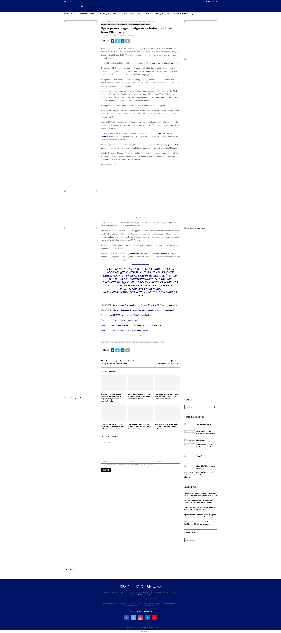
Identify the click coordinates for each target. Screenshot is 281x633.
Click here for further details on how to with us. (125, 330)
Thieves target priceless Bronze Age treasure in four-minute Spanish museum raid (166, 396)
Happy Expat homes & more (205, 456)
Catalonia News (118, 24)
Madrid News (139, 24)
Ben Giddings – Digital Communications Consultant (205, 432)
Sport (92, 14)
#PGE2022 (113, 272)
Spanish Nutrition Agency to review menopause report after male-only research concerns (112, 426)
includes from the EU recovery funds (157, 63)
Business (83, 14)
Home (66, 14)
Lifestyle (146, 14)
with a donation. (126, 320)
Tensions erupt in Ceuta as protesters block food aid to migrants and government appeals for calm (200, 494)
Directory (157, 14)
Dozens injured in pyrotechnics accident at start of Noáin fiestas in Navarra (167, 426)
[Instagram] (140, 617)
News (73, 14)
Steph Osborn (106, 36)
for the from (126, 315)
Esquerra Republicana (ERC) (121, 342)
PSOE (162, 342)
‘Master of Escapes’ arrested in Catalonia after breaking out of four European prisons (139, 426)
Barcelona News (105, 24)
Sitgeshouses (200, 440)
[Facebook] (126, 617)
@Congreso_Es (121, 269)
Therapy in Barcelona (203, 424)
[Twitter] (133, 617)
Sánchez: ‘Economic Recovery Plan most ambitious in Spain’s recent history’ (144, 310)
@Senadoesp (142, 275)
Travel (124, 14)
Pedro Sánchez (145, 342)
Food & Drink (135, 14)
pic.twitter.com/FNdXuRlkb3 (140, 289)
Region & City (102, 14)
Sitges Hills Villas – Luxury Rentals (205, 474)
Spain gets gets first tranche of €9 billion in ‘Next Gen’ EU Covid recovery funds (145, 305)
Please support (107, 320)
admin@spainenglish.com (144, 611)
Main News (146, 24)
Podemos (155, 342)
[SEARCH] (215, 407)
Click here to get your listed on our (132, 325)
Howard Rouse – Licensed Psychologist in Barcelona (204, 445)
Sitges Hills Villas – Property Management (205, 467)
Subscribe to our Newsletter (176, 14)
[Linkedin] (147, 617)
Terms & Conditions (144, 595)
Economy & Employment (129, 24)
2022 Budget (105, 342)
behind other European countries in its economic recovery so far (154, 253)
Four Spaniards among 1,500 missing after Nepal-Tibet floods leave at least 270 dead (140, 396)
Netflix (135, 342)
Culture (114, 14)
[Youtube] (154, 617)
